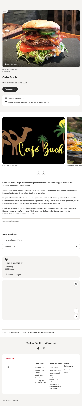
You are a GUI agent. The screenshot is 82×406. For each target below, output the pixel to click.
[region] (41, 300)
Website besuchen (15, 98)
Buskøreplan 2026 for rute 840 (54, 380)
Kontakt (67, 370)
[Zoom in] (76, 310)
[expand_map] (76, 284)
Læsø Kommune (55, 370)
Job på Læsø (39, 378)
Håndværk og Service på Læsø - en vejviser (55, 387)
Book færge (54, 367)
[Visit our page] (38, 349)
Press (66, 373)
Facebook (9, 89)
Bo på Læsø (39, 375)
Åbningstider (39, 367)
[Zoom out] (76, 316)
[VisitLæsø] (10, 358)
